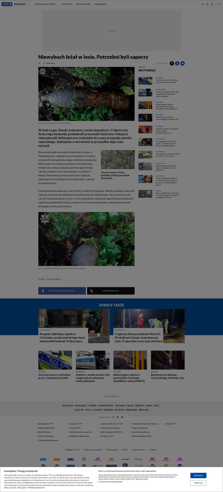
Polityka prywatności (36, 488)
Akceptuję (198, 475)
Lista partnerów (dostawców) (110, 482)
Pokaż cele (198, 483)
